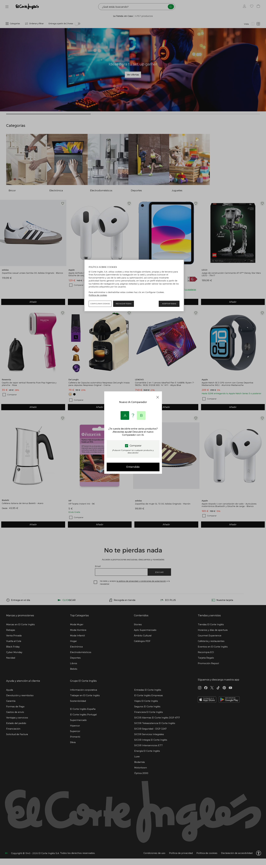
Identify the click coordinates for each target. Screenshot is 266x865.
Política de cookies (98, 295)
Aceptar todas (169, 304)
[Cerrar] (157, 397)
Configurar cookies (100, 304)
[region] (134, 285)
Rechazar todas (123, 304)
